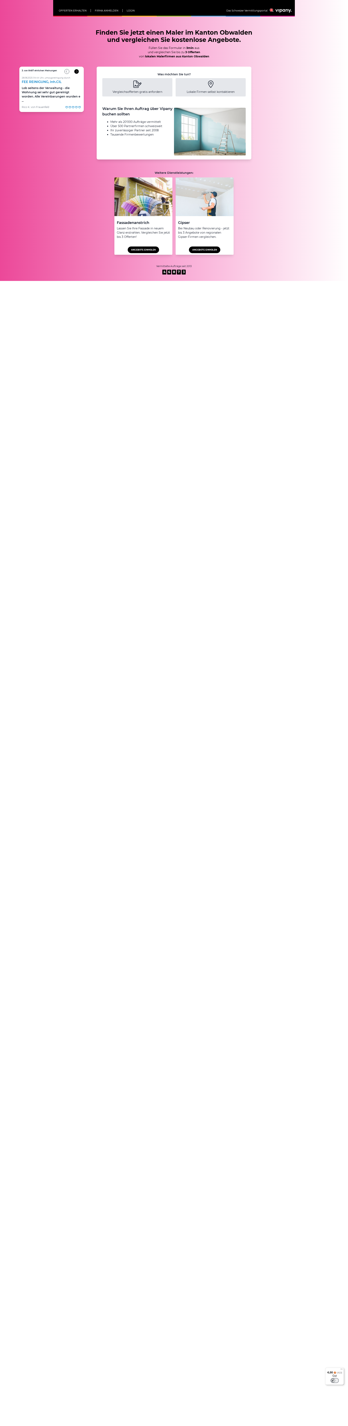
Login (131, 10)
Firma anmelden (106, 10)
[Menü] (341, 1370)
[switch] (335, 1380)
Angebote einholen (143, 250)
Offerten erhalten (73, 10)
